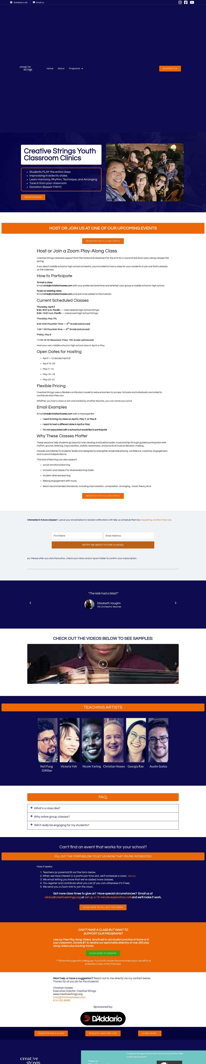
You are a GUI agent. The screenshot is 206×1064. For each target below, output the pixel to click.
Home (50, 68)
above (131, 875)
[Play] (103, 664)
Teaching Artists (103, 707)
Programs (74, 68)
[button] (30, 602)
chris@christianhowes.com (69, 997)
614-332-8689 (61, 1000)
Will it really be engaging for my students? (61, 825)
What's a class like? (47, 808)
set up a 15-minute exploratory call (108, 897)
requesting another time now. (156, 520)
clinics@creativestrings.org (63, 897)
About (61, 68)
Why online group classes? (52, 816)
